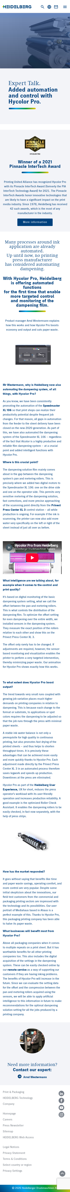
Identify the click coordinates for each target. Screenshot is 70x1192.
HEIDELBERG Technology (18, 1098)
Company (8, 1104)
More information (35, 222)
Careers (7, 1119)
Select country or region (17, 1165)
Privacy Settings (12, 1171)
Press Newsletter (13, 1125)
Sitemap (8, 1131)
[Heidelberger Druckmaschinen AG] (16, 6)
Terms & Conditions (15, 1159)
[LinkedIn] (61, 1093)
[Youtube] (61, 1107)
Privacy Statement (14, 1153)
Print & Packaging (13, 1092)
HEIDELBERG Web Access (18, 1137)
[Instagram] (61, 1114)
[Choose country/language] (49, 7)
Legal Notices (11, 1147)
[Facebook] (61, 1100)
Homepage (9, 1113)
